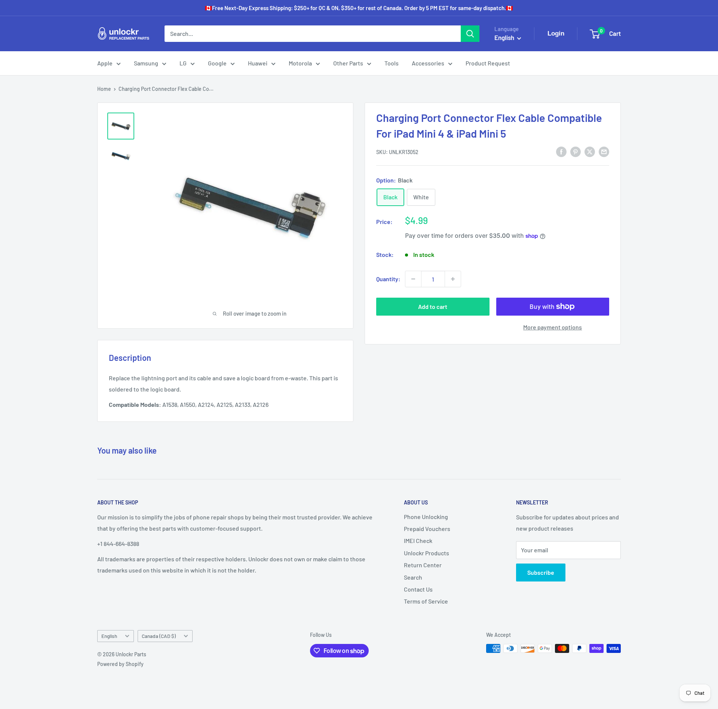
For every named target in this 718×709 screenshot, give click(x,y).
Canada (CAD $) (159, 636)
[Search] (470, 33)
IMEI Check (418, 540)
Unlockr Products (426, 552)
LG (183, 63)
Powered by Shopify (120, 664)
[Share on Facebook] (561, 151)
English (109, 636)
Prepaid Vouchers (427, 528)
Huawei (257, 63)
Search (413, 577)
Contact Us (418, 589)
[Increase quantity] (453, 279)
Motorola (300, 63)
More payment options (552, 327)
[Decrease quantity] (413, 279)
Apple (105, 63)
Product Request (488, 63)
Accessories (428, 63)
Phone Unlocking (426, 516)
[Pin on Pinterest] (575, 151)
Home (104, 89)
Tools (391, 63)
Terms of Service (426, 601)
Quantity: (388, 278)
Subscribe (540, 572)
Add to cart (432, 306)
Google (217, 63)
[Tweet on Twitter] (589, 151)
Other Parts (348, 63)
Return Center (423, 564)
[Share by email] (604, 151)
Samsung (146, 63)
